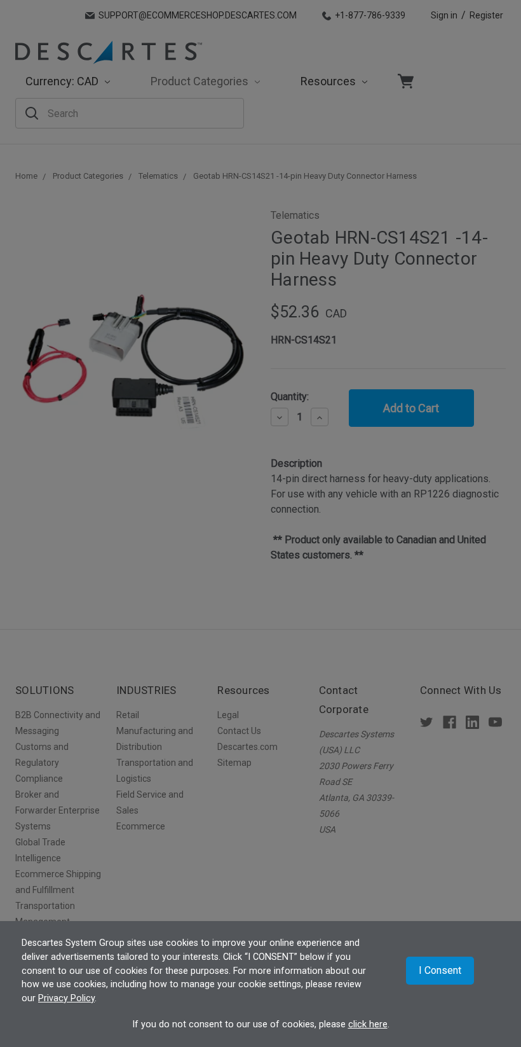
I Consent (440, 970)
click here (368, 1024)
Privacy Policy (66, 998)
